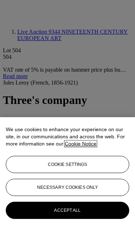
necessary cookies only (67, 187)
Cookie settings (67, 164)
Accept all (67, 210)
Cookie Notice (80, 144)
